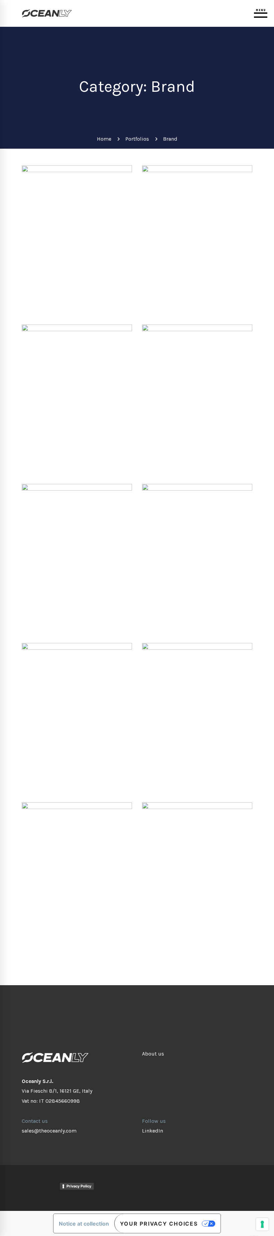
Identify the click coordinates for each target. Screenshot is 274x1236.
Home (104, 139)
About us (153, 1053)
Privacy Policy (78, 1186)
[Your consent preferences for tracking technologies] (262, 1224)
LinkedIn (152, 1131)
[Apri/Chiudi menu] (260, 13)
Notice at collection (84, 1223)
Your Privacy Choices (159, 1223)
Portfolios (137, 139)
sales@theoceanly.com (49, 1131)
